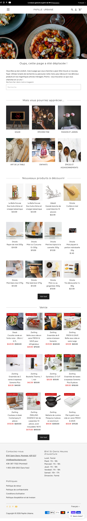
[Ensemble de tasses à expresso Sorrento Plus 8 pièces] (72, 362)
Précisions (55, 3)
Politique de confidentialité (17, 490)
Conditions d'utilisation (15, 494)
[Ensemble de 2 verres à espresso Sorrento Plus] (14, 362)
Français (81, 3)
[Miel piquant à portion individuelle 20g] (72, 230)
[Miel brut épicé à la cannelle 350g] (53, 230)
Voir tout (43, 296)
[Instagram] (3, 3)
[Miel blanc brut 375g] (14, 269)
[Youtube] (9, 3)
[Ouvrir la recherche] (72, 10)
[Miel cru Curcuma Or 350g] (34, 230)
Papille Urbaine (27, 513)
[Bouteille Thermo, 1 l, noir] (34, 362)
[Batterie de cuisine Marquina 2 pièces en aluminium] (53, 401)
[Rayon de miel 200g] (14, 230)
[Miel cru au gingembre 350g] (53, 269)
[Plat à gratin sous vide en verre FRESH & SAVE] (72, 401)
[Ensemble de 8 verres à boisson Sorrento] (53, 321)
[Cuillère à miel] (72, 192)
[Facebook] (1, 3)
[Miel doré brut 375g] (34, 269)
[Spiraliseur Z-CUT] (53, 362)
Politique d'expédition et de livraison (20, 497)
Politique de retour (13, 486)
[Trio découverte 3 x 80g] (72, 269)
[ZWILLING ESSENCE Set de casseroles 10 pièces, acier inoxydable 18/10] (34, 401)
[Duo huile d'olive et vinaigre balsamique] (14, 192)
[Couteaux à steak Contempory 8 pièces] (14, 401)
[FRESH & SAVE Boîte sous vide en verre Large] (72, 321)
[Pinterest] (6, 3)
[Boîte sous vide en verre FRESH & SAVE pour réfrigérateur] (34, 321)
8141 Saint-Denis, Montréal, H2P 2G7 (21, 456)
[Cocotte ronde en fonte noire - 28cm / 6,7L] (14, 321)
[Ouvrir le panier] (80, 10)
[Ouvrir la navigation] (8, 9)
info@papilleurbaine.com (16, 460)
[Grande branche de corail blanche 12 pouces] (53, 192)
